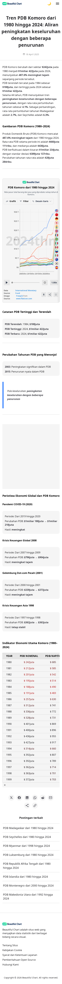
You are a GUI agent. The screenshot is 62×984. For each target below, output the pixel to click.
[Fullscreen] (55, 294)
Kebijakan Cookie (12, 950)
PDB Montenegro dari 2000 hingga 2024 (28, 885)
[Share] (49, 294)
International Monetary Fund (25, 291)
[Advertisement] (31, 456)
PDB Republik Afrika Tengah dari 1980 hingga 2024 (27, 865)
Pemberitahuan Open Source (19, 959)
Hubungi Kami (10, 964)
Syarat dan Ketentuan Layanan (19, 955)
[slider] (12, 283)
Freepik (19, 296)
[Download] (43, 294)
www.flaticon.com (24, 298)
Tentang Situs (10, 945)
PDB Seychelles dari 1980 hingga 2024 (27, 837)
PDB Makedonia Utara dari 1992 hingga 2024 (28, 896)
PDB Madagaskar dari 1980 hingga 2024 (28, 828)
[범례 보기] (45, 282)
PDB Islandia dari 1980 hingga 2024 (25, 876)
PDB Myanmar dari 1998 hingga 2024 (26, 846)
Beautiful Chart (30, 977)
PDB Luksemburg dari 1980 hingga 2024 (28, 855)
